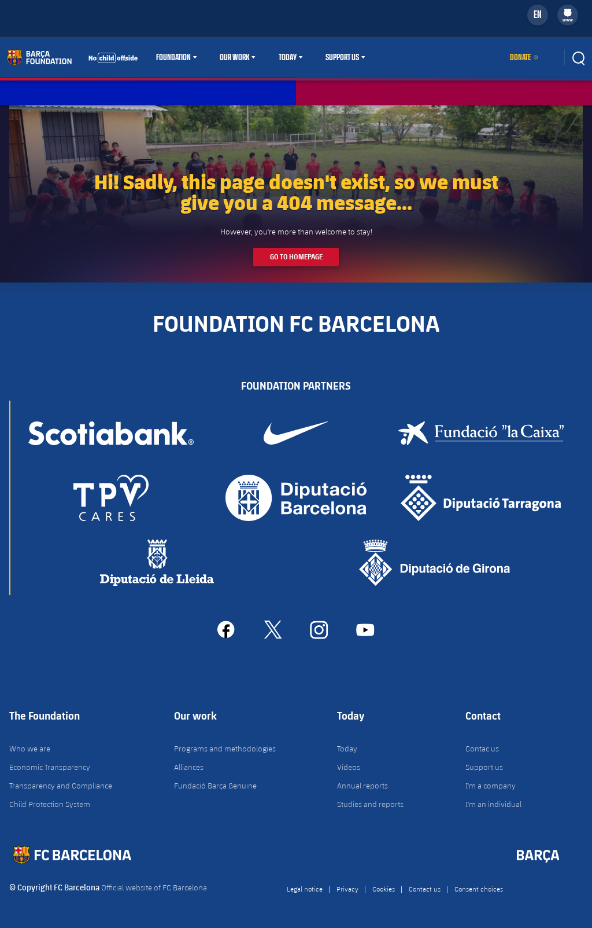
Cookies (383, 889)
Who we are (29, 748)
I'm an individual (493, 804)
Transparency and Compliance (60, 785)
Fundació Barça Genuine (215, 785)
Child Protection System (49, 804)
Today (288, 57)
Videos (348, 767)
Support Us (342, 57)
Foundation (173, 57)
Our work (234, 57)
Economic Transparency (49, 767)
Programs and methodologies (225, 748)
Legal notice (305, 889)
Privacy (347, 889)
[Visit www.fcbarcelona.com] (72, 57)
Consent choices (478, 889)
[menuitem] (568, 13)
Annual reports (362, 785)
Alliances (189, 767)
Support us (484, 767)
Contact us (425, 889)
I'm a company (490, 785)
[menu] (567, 15)
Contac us (482, 748)
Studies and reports (370, 804)
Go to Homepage (296, 256)
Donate (520, 57)
